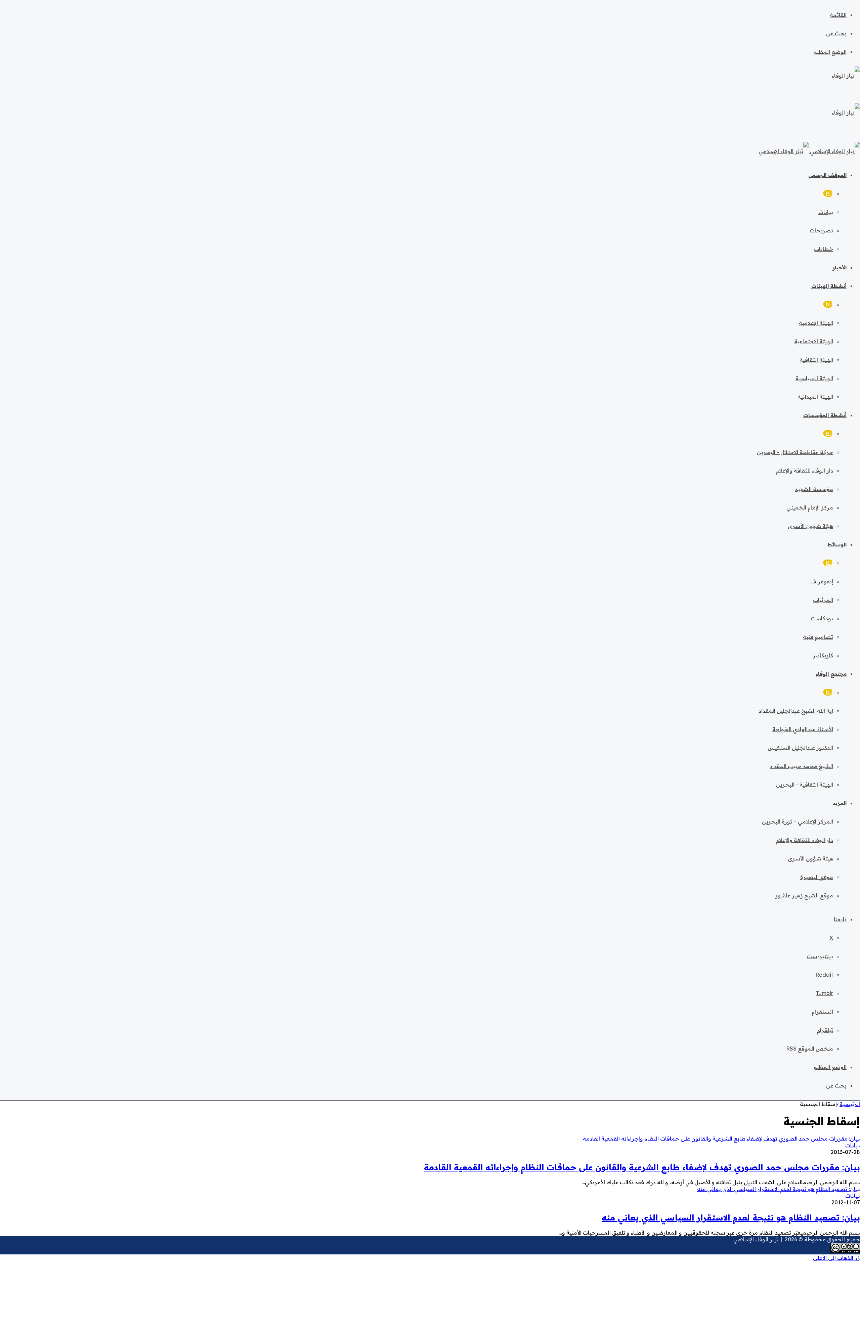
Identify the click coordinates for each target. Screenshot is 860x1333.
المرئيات (823, 599)
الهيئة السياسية (814, 378)
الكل (828, 193)
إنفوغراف (821, 581)
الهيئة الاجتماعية (813, 341)
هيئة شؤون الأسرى (810, 526)
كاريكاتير (823, 655)
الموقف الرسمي (827, 175)
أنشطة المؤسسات (825, 415)
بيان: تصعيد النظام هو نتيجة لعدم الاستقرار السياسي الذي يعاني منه (731, 1217)
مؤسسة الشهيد (814, 489)
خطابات (823, 249)
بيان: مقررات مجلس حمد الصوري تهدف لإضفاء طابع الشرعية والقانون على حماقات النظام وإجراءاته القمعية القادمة (642, 1167)
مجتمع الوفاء (831, 674)
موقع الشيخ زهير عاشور (804, 895)
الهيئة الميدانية (815, 396)
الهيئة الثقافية (816, 359)
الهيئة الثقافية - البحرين (804, 784)
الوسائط (837, 544)
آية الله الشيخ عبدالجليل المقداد (796, 710)
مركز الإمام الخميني (809, 507)
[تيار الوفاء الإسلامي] (809, 151)
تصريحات (821, 230)
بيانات (825, 212)
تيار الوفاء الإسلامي (755, 1239)
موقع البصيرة (816, 877)
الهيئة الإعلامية (816, 322)
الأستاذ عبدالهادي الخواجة (802, 729)
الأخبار (839, 267)
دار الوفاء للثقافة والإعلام (804, 470)
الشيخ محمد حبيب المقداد (801, 766)
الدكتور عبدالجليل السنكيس (800, 747)
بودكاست (822, 618)
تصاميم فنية (818, 636)
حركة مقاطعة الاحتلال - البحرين (795, 452)
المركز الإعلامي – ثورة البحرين (797, 821)
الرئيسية (850, 1104)
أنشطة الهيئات (829, 286)
